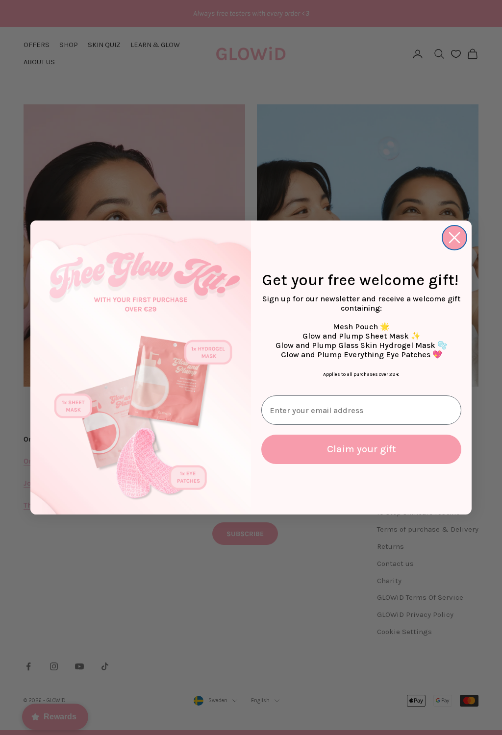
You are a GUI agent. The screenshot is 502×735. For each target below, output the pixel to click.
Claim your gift (361, 449)
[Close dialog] (454, 237)
